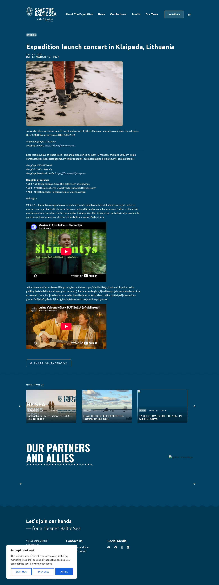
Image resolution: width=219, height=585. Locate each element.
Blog (87, 410)
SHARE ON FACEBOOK (50, 363)
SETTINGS (21, 571)
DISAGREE (43, 571)
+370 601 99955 (77, 551)
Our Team (152, 14)
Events (33, 410)
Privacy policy (33, 566)
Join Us (135, 14)
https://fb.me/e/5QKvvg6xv (59, 145)
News (101, 14)
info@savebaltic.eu (79, 547)
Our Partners (118, 14)
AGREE (64, 571)
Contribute (174, 14)
